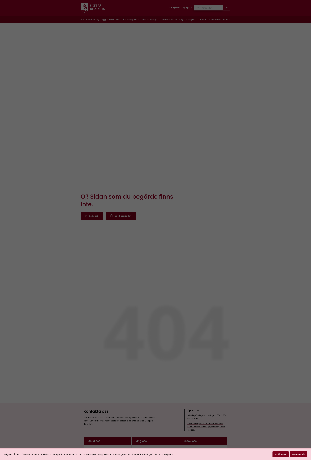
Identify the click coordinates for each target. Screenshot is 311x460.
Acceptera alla (298, 454)
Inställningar (281, 454)
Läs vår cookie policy (163, 454)
